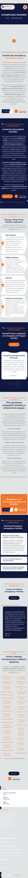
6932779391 (14, 3)
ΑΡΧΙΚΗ (7, 18)
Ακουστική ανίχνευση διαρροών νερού (12, 852)
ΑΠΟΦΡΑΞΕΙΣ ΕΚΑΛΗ (7, 722)
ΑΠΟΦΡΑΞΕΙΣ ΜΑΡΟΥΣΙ (7, 750)
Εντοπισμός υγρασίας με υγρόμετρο (11, 855)
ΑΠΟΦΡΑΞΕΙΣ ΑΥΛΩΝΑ (7, 698)
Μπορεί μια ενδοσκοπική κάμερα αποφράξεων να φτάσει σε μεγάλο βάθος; (13, 536)
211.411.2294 (6, 111)
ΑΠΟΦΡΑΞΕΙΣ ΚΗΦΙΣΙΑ (7, 742)
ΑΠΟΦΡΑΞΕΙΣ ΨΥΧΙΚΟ (21, 753)
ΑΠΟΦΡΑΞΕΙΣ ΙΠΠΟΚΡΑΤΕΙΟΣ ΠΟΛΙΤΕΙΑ (7, 732)
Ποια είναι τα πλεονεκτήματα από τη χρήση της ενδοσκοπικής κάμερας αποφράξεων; (13, 567)
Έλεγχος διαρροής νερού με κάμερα (11, 850)
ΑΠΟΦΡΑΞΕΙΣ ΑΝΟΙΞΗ (7, 692)
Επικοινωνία (13, 344)
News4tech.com (16, 875)
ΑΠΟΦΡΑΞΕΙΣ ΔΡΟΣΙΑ (7, 719)
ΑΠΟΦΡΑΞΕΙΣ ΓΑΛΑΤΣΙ (7, 711)
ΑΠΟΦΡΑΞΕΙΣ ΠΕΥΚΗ (21, 725)
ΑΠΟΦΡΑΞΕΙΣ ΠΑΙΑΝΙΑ (21, 712)
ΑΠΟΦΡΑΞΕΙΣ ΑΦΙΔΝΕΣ (7, 695)
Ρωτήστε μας (5, 842)
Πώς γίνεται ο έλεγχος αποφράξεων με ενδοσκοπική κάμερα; (12, 559)
